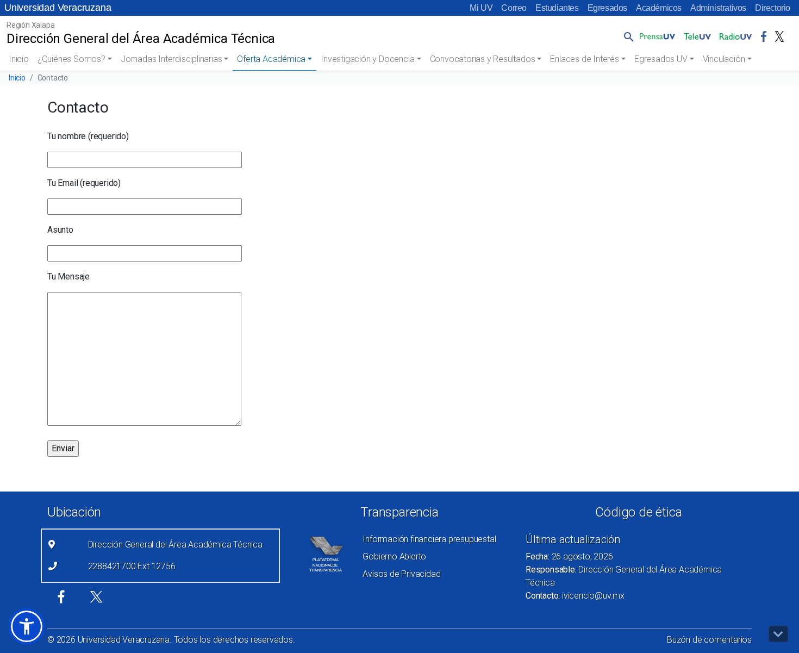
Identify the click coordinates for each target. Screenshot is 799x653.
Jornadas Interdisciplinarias (171, 59)
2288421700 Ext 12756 (132, 566)
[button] (626, 36)
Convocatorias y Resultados (482, 59)
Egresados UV (661, 59)
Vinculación (724, 59)
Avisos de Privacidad (401, 574)
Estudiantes (557, 8)
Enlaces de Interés (584, 59)
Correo (514, 8)
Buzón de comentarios (709, 640)
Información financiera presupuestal (429, 539)
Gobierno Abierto (394, 556)
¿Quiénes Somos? (71, 59)
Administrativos (718, 8)
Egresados (607, 8)
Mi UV (481, 8)
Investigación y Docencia (367, 59)
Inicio (19, 59)
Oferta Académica (271, 59)
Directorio (772, 8)
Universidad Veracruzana (57, 7)
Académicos (659, 8)
